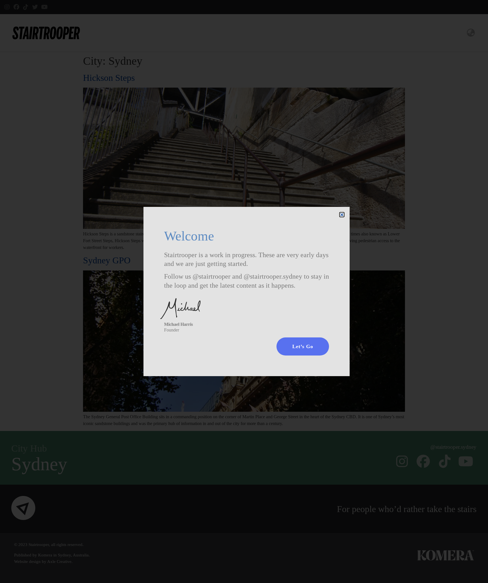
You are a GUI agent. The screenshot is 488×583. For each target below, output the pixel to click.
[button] (342, 215)
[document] (244, 291)
